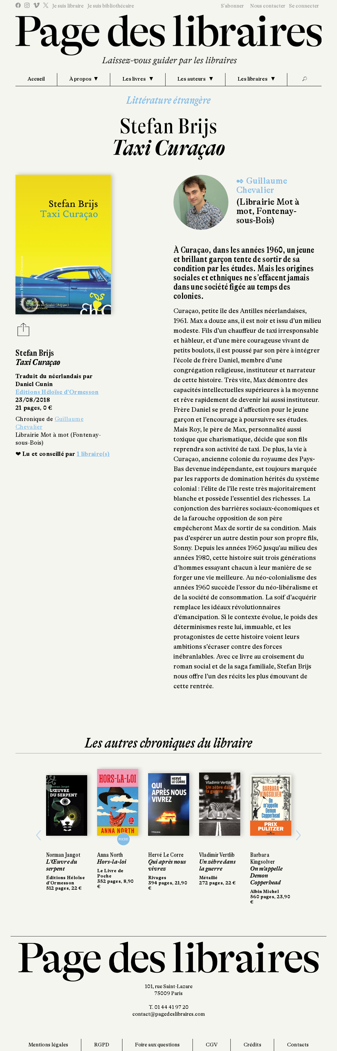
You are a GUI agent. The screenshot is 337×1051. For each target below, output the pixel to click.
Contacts (298, 1045)
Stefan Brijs (169, 126)
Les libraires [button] (253, 79)
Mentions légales (48, 1045)
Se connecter (304, 6)
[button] (38, 836)
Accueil (36, 79)
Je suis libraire (68, 6)
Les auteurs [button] (192, 79)
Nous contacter (267, 6)
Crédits (252, 1045)
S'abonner (232, 6)
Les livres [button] (134, 79)
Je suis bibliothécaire (110, 6)
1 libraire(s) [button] (93, 454)
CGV (212, 1045)
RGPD (102, 1045)
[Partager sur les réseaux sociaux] (23, 331)
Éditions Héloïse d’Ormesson (57, 392)
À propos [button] (80, 79)
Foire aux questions (157, 1045)
